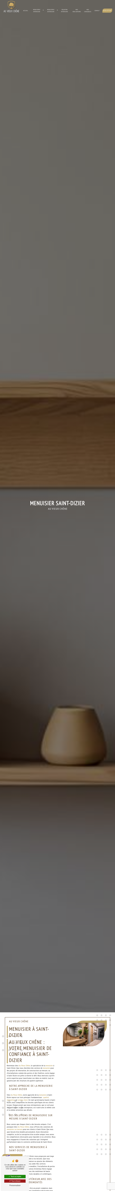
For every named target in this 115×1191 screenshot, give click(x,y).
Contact (97, 10)
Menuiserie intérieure (36, 10)
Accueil (25, 10)
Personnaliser (15, 1185)
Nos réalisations (77, 10)
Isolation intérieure (64, 10)
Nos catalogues (87, 10)
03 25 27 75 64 (107, 11)
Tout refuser (16, 1181)
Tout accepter (15, 1176)
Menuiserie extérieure (50, 10)
